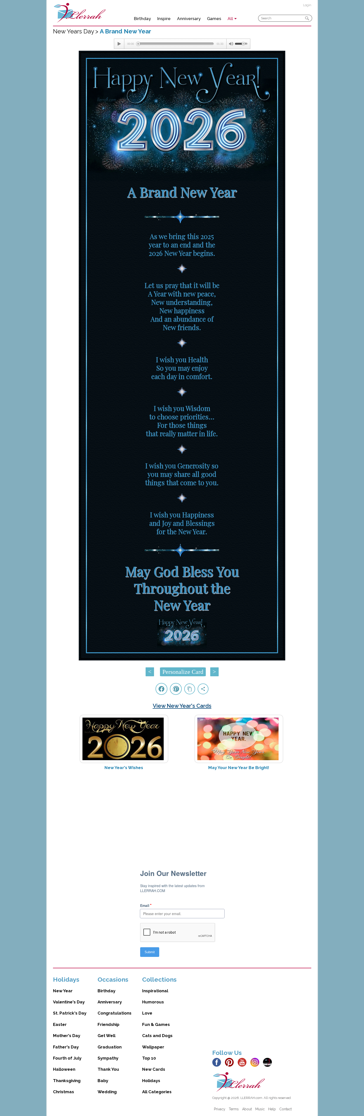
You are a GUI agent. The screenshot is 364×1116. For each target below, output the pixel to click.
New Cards (153, 1069)
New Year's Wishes (123, 767)
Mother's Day (66, 1035)
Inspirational (155, 990)
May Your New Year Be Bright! (238, 767)
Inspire (164, 18)
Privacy (219, 1109)
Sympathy (108, 1058)
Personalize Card (182, 672)
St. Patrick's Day (69, 1013)
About (247, 1109)
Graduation (110, 1046)
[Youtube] (243, 1062)
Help (272, 1109)
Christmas (63, 1091)
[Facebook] (218, 1062)
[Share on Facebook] (161, 689)
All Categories (157, 1091)
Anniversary (189, 18)
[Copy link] (189, 688)
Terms (234, 1109)
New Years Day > (76, 31)
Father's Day (66, 1046)
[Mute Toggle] (231, 44)
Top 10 (149, 1058)
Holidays (151, 1080)
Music (260, 1109)
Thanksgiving (66, 1080)
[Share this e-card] (203, 688)
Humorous (153, 1001)
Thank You (108, 1069)
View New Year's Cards (182, 706)
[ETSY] (269, 1062)
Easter (60, 1024)
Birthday (142, 18)
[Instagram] (256, 1062)
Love (147, 1013)
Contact (285, 1109)
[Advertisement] (182, 813)
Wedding (107, 1091)
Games (214, 18)
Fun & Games (156, 1024)
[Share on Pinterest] (176, 689)
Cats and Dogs (157, 1035)
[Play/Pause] (119, 44)
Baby (103, 1080)
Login (307, 5)
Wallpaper (153, 1046)
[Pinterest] (230, 1062)
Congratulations (114, 1013)
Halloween (64, 1069)
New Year (63, 990)
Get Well (106, 1035)
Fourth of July (67, 1058)
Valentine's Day (69, 1001)
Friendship (108, 1024)
